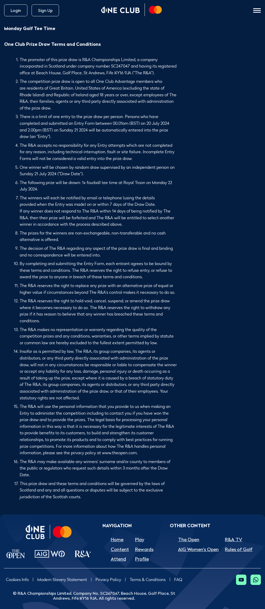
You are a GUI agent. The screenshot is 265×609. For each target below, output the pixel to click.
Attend (118, 559)
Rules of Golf (239, 549)
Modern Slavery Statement (62, 579)
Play (139, 539)
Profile (142, 559)
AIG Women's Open (198, 549)
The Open (188, 539)
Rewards (144, 549)
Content (120, 549)
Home (117, 539)
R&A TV (233, 539)
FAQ (178, 579)
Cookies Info (17, 579)
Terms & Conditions (148, 579)
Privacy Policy (108, 579)
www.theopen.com (119, 452)
